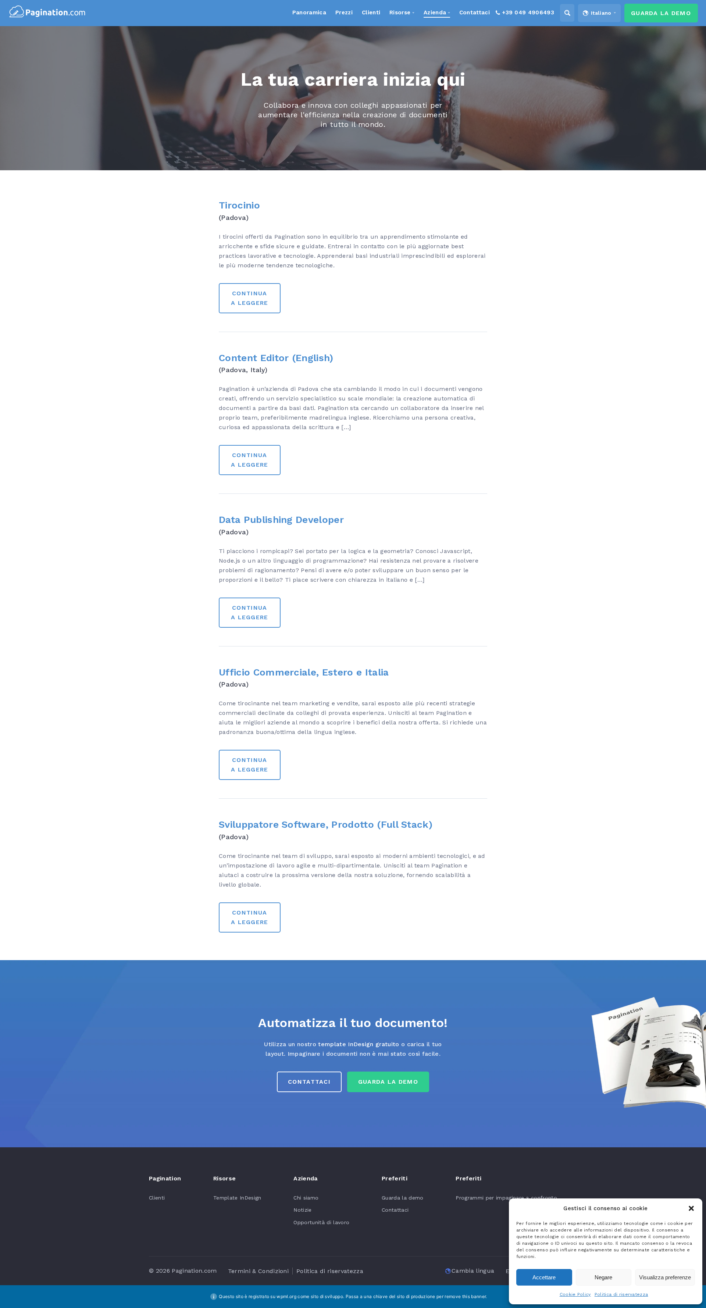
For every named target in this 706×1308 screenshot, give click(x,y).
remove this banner (465, 1296)
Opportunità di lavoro (321, 1222)
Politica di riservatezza (621, 1294)
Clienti (157, 1198)
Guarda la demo (402, 1198)
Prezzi (344, 12)
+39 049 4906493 (528, 12)
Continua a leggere (249, 298)
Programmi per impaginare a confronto (506, 1198)
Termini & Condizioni (258, 1271)
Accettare (544, 1277)
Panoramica (309, 12)
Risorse (399, 12)
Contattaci (309, 1081)
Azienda (435, 12)
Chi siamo (305, 1198)
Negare (603, 1277)
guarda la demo (388, 1081)
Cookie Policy (575, 1294)
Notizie (302, 1210)
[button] (691, 1208)
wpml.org (286, 1296)
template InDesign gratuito (358, 1044)
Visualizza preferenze (665, 1277)
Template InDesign (237, 1198)
